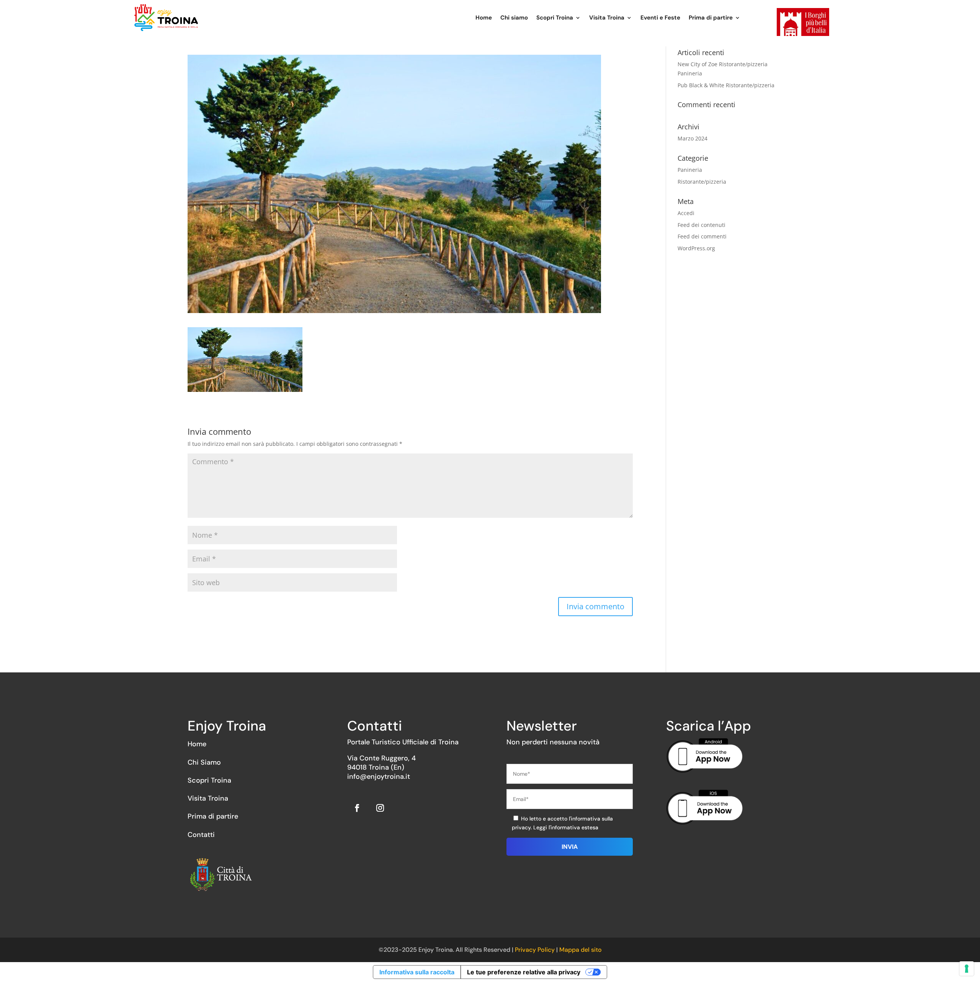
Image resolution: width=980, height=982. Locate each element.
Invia (570, 847)
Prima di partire (711, 17)
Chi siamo (514, 17)
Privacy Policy (535, 950)
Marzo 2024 (692, 138)
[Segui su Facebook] (357, 808)
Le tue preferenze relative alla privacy (523, 972)
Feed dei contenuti (701, 224)
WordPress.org (696, 248)
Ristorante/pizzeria (702, 181)
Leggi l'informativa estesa (565, 827)
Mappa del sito (580, 950)
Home (483, 17)
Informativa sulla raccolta (416, 972)
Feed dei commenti (702, 236)
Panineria (690, 169)
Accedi (686, 213)
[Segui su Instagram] (380, 808)
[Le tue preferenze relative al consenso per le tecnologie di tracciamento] (966, 968)
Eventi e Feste (660, 17)
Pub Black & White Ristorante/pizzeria (726, 85)
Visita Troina (606, 17)
